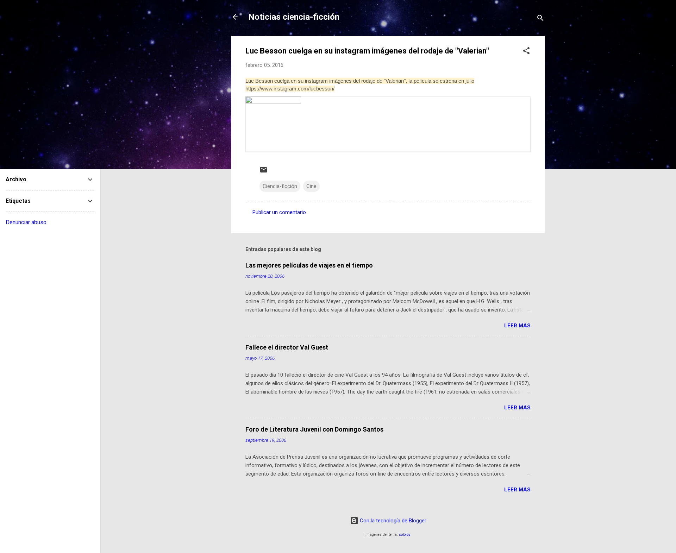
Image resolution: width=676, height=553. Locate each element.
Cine (311, 186)
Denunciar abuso (26, 222)
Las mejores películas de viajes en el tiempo (309, 265)
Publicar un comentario (279, 212)
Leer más (517, 325)
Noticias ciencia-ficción (293, 17)
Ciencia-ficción (280, 186)
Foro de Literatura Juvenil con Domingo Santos (314, 429)
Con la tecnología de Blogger (392, 520)
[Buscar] (540, 19)
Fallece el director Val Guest (286, 347)
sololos (405, 534)
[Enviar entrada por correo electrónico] (263, 172)
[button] (526, 51)
